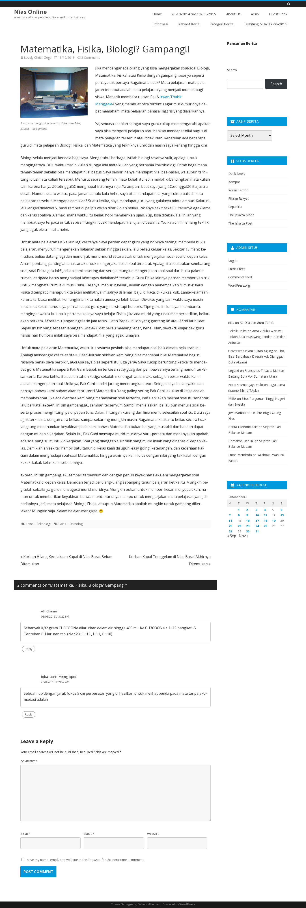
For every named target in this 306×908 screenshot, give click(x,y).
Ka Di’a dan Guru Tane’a (257, 322)
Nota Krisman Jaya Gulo (245, 385)
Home (157, 14)
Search (232, 70)
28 (230, 531)
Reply (28, 649)
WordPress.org (239, 285)
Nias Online (30, 12)
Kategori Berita (221, 24)
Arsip (255, 14)
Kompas (234, 182)
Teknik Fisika (237, 331)
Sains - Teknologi (38, 524)
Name (25, 834)
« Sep (231, 535)
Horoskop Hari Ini (241, 441)
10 (257, 515)
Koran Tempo (238, 190)
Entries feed (237, 269)
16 (247, 521)
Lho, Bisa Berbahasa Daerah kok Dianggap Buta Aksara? (256, 357)
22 (239, 526)
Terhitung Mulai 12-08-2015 (265, 24)
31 (257, 531)
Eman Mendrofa (240, 455)
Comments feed (240, 277)
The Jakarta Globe (241, 215)
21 (230, 526)
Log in (232, 260)
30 (247, 531)
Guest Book (278, 14)
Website (153, 834)
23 (247, 526)
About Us (233, 14)
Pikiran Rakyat (238, 198)
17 (257, 521)
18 (265, 521)
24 (257, 526)
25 (265, 526)
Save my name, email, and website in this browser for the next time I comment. (85, 860)
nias (231, 322)
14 (230, 521)
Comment (28, 761)
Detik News (236, 173)
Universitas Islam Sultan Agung (250, 351)
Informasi (160, 24)
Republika (235, 207)
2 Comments (90, 57)
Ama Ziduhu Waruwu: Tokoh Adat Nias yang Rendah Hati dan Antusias (256, 337)
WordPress (187, 904)
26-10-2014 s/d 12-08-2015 (193, 14)
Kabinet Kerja (188, 24)
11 (265, 515)
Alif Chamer (49, 611)
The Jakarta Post (240, 223)
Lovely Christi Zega (38, 57)
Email (89, 834)
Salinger (127, 904)
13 (282, 515)
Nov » (243, 535)
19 (273, 521)
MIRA (232, 398)
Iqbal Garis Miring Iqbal (58, 676)
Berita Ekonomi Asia (243, 427)
